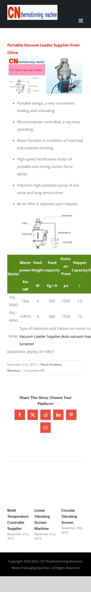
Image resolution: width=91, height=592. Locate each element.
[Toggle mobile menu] (81, 20)
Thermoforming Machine (63, 561)
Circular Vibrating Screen (69, 516)
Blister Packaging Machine (30, 568)
